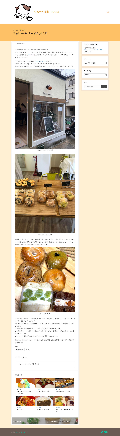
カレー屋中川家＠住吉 (43, 409)
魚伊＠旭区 (20, 409)
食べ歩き (22, 30)
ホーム (15, 30)
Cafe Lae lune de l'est (21, 432)
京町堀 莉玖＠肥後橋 (43, 391)
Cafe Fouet (31, 55)
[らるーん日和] (23, 12)
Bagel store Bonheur (40, 61)
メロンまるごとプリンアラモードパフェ (25, 392)
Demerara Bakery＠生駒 (63, 391)
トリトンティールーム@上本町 (64, 410)
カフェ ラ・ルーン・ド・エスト (93, 49)
